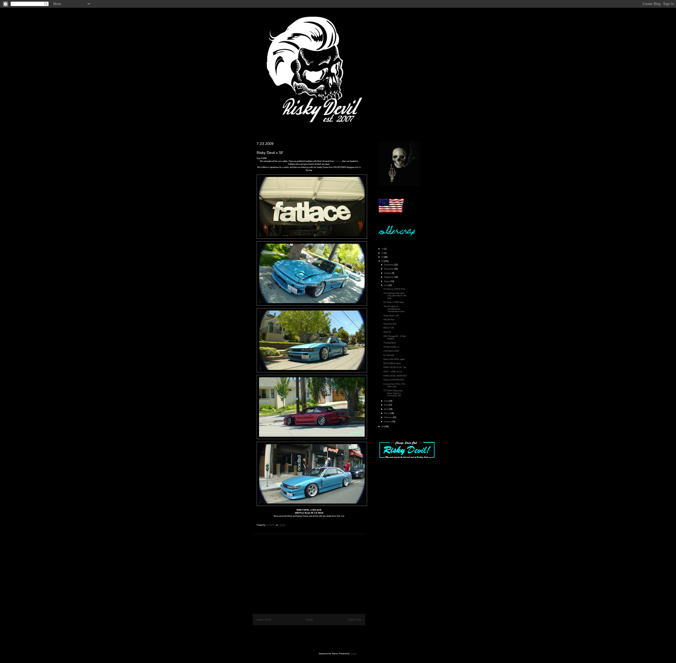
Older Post (354, 619)
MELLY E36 (388, 328)
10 (382, 257)
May (386, 405)
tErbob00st (271, 525)
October (388, 273)
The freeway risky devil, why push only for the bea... (394, 295)
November (389, 269)
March (387, 413)
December (389, 265)
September (389, 277)
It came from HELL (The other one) (394, 385)
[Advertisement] (309, 571)
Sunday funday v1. (391, 347)
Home (309, 619)
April (386, 409)
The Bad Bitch (389, 343)
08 (382, 426)
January (388, 421)
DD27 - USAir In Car (392, 371)
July (386, 285)
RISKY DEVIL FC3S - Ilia (394, 367)
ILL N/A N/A (388, 355)
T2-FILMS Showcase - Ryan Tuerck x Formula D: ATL (393, 393)
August (387, 281)
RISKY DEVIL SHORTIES (395, 376)
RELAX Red (388, 319)
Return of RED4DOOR (393, 380)
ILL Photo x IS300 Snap (393, 302)
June (386, 401)
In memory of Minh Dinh (394, 289)
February (388, 417)
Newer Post (264, 619)
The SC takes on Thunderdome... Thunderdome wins (394, 309)
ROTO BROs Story (392, 363)
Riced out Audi (389, 324)
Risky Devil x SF (391, 315)
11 (382, 253)
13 (382, 249)
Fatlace (338, 161)
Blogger (353, 653)
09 (382, 261)
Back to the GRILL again (394, 359)
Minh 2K (387, 332)
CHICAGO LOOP (391, 351)
